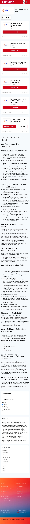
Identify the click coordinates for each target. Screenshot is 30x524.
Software (19, 496)
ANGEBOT (14, 32)
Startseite (5, 486)
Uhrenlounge (5, 461)
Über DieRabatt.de (8, 489)
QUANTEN (4, 464)
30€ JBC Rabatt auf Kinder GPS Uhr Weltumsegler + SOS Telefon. (18, 100)
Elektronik (20, 494)
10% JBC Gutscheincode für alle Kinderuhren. (19, 120)
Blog (4, 494)
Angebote (20, 489)
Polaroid (4, 466)
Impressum (6, 491)
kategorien (6, 510)
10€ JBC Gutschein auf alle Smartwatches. (19, 81)
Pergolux (4, 470)
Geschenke (20, 491)
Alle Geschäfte (6, 512)
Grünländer (4, 459)
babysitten (4, 455)
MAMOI (4, 468)
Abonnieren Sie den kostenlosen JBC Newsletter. (16, 25)
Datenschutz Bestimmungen (7, 499)
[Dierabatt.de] (8, 2)
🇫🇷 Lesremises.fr (21, 510)
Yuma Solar (5, 452)
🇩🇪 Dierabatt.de (21, 512)
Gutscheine (20, 486)
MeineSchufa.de (6, 457)
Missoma (4, 450)
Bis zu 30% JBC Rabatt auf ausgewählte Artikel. (18, 63)
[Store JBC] (7, 10)
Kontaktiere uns (7, 496)
